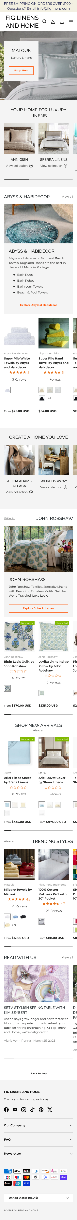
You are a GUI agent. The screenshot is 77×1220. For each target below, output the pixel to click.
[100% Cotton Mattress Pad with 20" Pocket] (53, 864)
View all (67, 196)
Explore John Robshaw (38, 608)
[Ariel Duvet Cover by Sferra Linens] (53, 752)
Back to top (38, 1073)
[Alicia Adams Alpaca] (19, 460)
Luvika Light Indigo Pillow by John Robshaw (53, 666)
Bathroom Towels (30, 286)
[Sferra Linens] (53, 138)
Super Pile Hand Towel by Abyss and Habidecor (53, 363)
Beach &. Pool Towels (32, 292)
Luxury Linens (21, 58)
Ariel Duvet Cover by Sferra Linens (51, 780)
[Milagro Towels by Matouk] (19, 864)
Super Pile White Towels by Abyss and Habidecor (17, 363)
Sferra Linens (54, 159)
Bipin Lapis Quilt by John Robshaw (19, 664)
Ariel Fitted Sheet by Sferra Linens (17, 780)
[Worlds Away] (53, 460)
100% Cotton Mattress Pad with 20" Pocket (52, 894)
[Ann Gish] (19, 138)
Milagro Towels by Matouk (18, 892)
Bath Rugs (25, 275)
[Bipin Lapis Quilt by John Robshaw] (19, 636)
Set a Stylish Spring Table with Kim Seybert (34, 1010)
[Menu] (70, 21)
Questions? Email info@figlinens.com (38, 8)
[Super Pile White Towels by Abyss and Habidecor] (19, 333)
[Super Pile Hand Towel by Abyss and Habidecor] (53, 333)
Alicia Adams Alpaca (19, 483)
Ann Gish (19, 159)
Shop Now (21, 70)
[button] (62, 21)
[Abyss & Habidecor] (38, 223)
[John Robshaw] (38, 549)
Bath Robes (25, 280)
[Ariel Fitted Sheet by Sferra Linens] (19, 752)
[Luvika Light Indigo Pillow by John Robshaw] (53, 636)
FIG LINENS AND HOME (25, 1210)
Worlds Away (53, 481)
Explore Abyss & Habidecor (38, 304)
